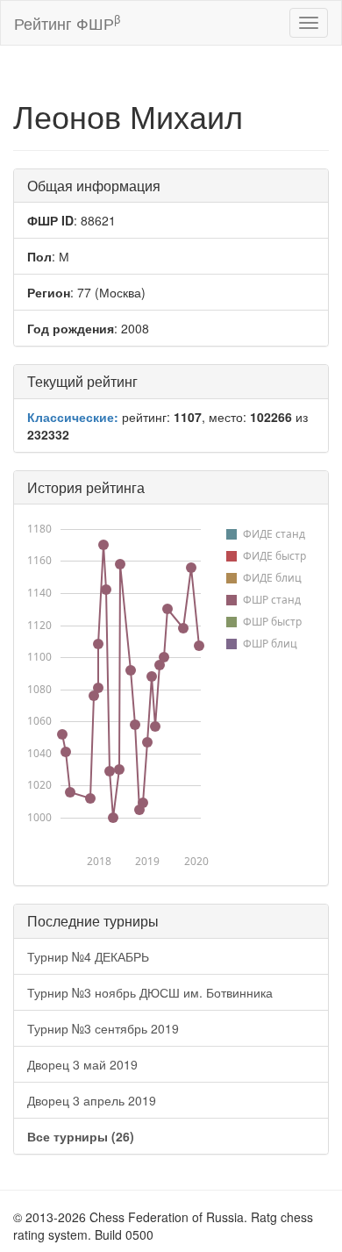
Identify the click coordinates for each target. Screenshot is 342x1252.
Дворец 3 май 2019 (82, 1064)
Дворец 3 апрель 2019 (91, 1100)
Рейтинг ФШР (67, 22)
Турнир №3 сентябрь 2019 (103, 1028)
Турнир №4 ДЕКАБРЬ (88, 956)
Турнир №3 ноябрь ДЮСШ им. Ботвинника (150, 992)
